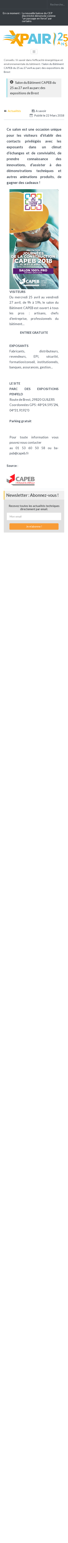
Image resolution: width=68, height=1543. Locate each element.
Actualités (14, 111)
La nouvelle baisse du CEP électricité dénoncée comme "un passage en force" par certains (39, 17)
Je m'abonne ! (34, 526)
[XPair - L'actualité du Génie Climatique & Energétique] (36, 38)
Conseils (9, 60)
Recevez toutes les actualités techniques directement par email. (34, 507)
